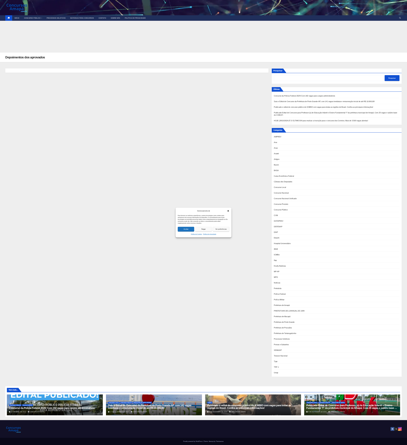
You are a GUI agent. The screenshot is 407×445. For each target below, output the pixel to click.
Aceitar (186, 229)
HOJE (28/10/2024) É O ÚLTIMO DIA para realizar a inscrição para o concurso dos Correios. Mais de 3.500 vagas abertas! (321, 121)
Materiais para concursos (82, 18)
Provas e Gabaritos (281, 344)
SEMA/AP (278, 350)
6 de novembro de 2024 (317, 412)
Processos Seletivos (56, 18)
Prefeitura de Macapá (282, 316)
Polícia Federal (280, 294)
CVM (276, 215)
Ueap (276, 373)
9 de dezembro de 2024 (218, 412)
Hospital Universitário (282, 243)
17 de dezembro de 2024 (119, 412)
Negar (203, 229)
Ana (275, 142)
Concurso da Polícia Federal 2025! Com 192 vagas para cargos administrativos (304, 96)
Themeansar (219, 441)
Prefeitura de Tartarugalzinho (285, 333)
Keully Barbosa (280, 266)
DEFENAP (278, 227)
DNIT (276, 232)
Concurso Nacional (281, 193)
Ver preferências (221, 229)
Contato (102, 18)
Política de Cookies (196, 234)
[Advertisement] (203, 37)
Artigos (276, 159)
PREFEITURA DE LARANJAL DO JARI (289, 311)
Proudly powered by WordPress (193, 441)
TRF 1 (276, 367)
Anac (276, 148)
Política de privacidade (209, 234)
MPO (276, 277)
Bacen (276, 165)
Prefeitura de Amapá (282, 305)
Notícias (277, 283)
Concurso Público (32, 18)
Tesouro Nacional (280, 356)
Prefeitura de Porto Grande (284, 322)
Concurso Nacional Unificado (285, 198)
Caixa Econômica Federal (284, 176)
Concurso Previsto (281, 204)
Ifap (275, 260)
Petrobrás (277, 288)
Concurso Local (280, 187)
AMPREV (277, 137)
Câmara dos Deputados (283, 182)
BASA (276, 170)
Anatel (276, 154)
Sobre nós (115, 18)
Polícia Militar (279, 300)
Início (17, 18)
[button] (228, 211)
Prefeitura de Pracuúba (283, 328)
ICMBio (277, 255)
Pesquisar (277, 71)
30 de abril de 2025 (18, 412)
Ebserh (276, 238)
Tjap (275, 361)
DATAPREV (278, 221)
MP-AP (276, 271)
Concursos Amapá (37, 412)
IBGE (276, 249)
